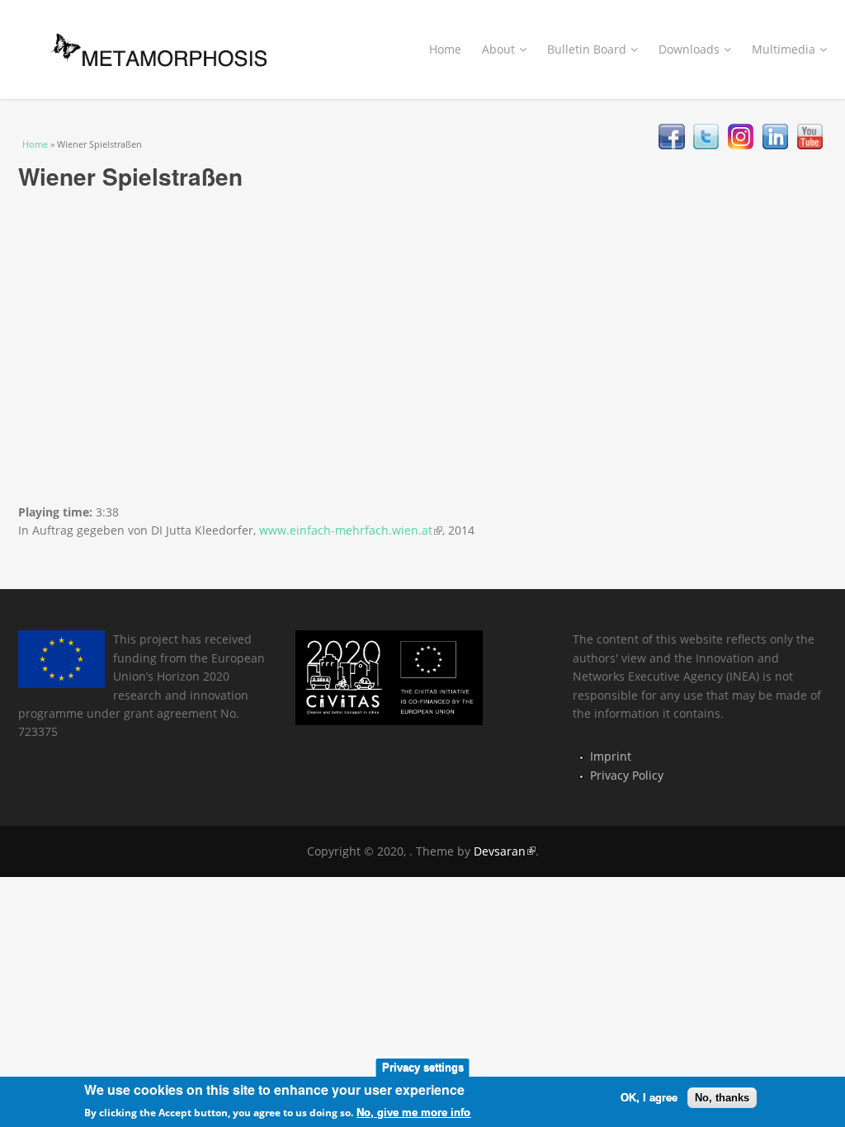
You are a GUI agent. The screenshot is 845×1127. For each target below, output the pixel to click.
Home (445, 49)
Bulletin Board (586, 49)
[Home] (150, 46)
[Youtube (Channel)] (810, 145)
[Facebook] (671, 145)
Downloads (689, 49)
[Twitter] (706, 145)
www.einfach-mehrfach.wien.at (350, 530)
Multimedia (783, 49)
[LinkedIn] (775, 145)
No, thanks (722, 1098)
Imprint (610, 756)
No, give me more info (413, 1112)
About (498, 49)
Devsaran (505, 851)
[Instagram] (740, 145)
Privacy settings (423, 1067)
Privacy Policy (626, 775)
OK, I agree (649, 1098)
